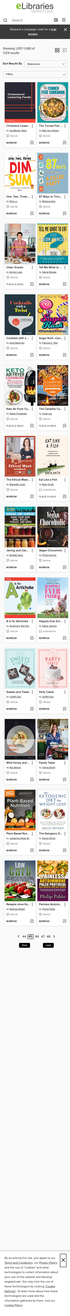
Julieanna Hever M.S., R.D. (21, 838)
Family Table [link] (47, 763)
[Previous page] (18, 937)
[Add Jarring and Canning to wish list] (31, 567)
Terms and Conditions (18, 1263)
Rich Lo (13, 201)
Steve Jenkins (49, 626)
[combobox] (27, 20)
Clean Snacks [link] (14, 267)
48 (48, 937)
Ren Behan (15, 767)
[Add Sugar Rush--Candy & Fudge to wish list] (64, 355)
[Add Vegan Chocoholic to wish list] (64, 567)
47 (43, 937)
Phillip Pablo (48, 909)
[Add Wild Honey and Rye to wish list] (31, 780)
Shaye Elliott (48, 767)
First (24, 945)
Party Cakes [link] (46, 692)
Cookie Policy (13, 1305)
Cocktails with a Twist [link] (18, 338)
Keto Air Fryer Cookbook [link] (18, 409)
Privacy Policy (48, 1263)
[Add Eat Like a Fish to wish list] (64, 496)
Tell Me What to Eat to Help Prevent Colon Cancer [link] (51, 267)
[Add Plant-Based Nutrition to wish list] (31, 850)
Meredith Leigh (17, 484)
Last (48, 945)
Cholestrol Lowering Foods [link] (18, 126)
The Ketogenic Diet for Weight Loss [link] (51, 833)
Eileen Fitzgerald (18, 413)
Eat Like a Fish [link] (48, 480)
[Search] (5, 20)
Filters (9, 74)
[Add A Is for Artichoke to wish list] (31, 638)
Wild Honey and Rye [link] (18, 763)
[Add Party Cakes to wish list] (64, 709)
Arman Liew (16, 272)
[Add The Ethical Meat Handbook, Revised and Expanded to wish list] (31, 496)
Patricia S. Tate (50, 342)
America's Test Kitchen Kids (21, 626)
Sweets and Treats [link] (17, 692)
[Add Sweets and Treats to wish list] (31, 709)
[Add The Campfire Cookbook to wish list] (64, 426)
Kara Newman (17, 342)
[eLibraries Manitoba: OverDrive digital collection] (35, 8)
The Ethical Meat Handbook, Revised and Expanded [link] (18, 480)
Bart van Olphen (50, 130)
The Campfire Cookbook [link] (51, 409)
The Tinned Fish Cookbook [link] (51, 126)
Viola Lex (47, 413)
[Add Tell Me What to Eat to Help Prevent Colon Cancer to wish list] (64, 284)
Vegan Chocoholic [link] (50, 550)
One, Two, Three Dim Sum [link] (18, 196)
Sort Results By (12, 63)
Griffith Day (15, 696)
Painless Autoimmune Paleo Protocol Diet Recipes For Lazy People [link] (51, 904)
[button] (57, 51)
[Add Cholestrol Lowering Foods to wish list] (31, 143)
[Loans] (56, 20)
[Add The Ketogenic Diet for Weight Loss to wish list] (64, 850)
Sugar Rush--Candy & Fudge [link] (51, 338)
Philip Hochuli (49, 555)
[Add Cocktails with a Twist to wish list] (31, 355)
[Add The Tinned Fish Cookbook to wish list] (64, 143)
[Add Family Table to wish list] (64, 780)
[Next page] (54, 937)
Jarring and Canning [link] (18, 550)
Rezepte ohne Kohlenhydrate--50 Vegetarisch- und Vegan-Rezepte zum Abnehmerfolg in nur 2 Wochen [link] (18, 904)
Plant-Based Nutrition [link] (18, 833)
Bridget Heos (16, 555)
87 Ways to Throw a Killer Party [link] (51, 196)
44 (24, 937)
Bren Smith (48, 484)
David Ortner (48, 838)
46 (37, 937)
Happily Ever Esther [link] (51, 621)
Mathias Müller (17, 909)
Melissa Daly (48, 201)
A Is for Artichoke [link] (17, 621)
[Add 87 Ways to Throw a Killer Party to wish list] (64, 213)
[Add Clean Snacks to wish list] (31, 284)
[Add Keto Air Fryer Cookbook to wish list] (31, 426)
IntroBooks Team (18, 130)
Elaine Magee (49, 272)
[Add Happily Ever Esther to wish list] (64, 638)
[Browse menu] (63, 20)
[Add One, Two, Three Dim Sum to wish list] (31, 213)
